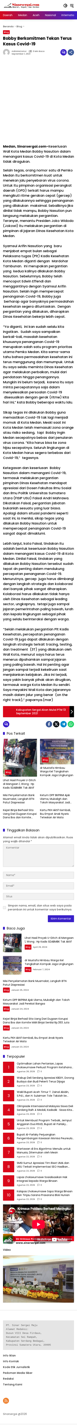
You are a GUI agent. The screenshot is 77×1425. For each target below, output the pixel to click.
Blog (6, 32)
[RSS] (6, 1401)
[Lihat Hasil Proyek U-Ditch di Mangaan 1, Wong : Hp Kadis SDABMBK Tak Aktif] (20, 758)
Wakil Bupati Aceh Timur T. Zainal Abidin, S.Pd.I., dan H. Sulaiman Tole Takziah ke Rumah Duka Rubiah (43, 1094)
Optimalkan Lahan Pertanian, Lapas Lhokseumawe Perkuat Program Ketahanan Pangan (45, 1065)
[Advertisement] (38, 101)
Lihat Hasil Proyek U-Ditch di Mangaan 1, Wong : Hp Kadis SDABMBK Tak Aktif (19, 784)
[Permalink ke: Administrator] (7, 52)
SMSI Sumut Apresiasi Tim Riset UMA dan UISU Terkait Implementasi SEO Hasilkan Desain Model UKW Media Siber (43, 1165)
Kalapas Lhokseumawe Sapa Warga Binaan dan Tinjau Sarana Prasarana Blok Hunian (45, 1193)
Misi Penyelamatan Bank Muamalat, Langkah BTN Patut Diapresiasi (19, 798)
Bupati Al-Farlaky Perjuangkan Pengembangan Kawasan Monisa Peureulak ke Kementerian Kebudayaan (45, 1136)
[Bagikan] (71, 52)
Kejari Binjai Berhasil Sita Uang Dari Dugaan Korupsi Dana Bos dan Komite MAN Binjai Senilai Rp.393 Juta (20, 813)
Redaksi (8, 1379)
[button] (65, 5)
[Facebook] (49, 724)
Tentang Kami (12, 1384)
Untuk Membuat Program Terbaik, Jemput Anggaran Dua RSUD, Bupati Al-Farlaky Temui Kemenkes (44, 1122)
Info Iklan (9, 1355)
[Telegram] (63, 724)
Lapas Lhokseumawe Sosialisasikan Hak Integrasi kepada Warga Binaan (42, 1179)
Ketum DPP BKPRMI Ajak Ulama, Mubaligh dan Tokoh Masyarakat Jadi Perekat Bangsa (55, 798)
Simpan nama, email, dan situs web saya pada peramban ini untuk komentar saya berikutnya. (40, 907)
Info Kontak (11, 1361)
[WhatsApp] (71, 724)
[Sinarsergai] (21, 5)
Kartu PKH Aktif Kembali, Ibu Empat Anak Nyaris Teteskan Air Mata (55, 813)
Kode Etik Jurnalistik (16, 1367)
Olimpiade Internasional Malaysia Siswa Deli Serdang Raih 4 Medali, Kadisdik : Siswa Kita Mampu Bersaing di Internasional (45, 1108)
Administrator (19, 51)
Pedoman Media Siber (18, 1373)
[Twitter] (56, 724)
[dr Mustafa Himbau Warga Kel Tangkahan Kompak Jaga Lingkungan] (57, 751)
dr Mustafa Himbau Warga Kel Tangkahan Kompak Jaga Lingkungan (56, 771)
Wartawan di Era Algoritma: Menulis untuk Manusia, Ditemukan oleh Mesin (44, 1150)
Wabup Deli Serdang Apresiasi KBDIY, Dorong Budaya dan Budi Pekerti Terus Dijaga (45, 1079)
